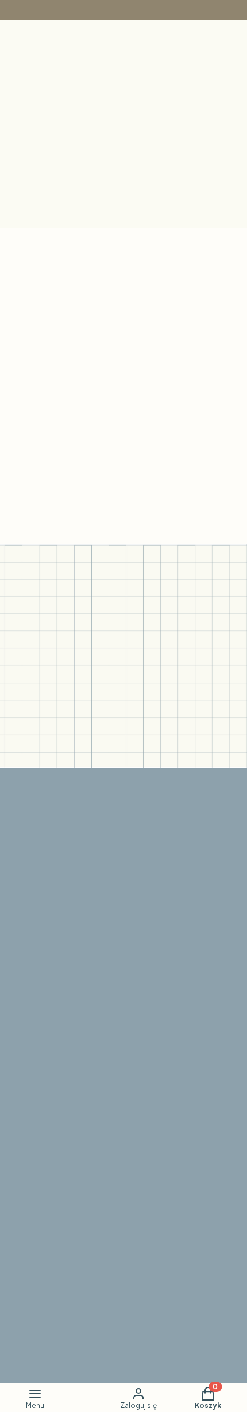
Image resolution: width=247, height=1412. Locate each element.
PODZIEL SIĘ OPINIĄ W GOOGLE (90, 1310)
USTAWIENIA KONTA (62, 1102)
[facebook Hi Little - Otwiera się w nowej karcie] (102, 922)
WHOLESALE (47, 1206)
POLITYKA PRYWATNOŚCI (75, 1267)
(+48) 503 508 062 (58, 1357)
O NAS (33, 983)
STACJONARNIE (54, 1040)
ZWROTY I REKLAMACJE (71, 1296)
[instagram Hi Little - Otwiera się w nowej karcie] (129, 922)
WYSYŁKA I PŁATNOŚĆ (69, 1282)
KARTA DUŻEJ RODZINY (69, 1130)
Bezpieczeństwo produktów (79, 1026)
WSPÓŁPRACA (51, 1192)
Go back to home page (129, 489)
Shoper (119, 1368)
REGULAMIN (45, 1253)
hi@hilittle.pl (44, 1177)
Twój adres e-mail (42, 712)
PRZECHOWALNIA (58, 1116)
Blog (28, 997)
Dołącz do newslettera (72, 740)
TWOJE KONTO (52, 1087)
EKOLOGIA (42, 1012)
